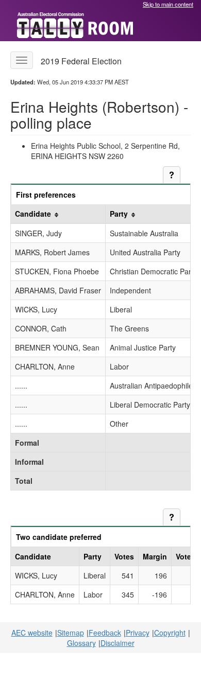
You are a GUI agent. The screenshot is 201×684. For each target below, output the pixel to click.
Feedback (105, 632)
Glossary (81, 643)
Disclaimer (117, 643)
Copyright (170, 632)
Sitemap (70, 632)
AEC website (32, 632)
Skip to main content (168, 4)
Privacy (137, 632)
